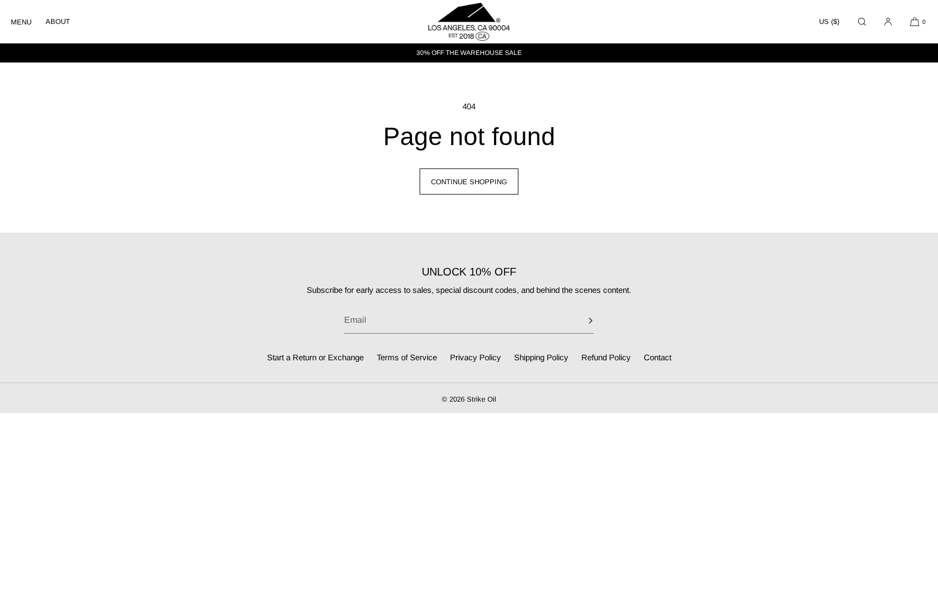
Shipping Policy (541, 357)
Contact (657, 357)
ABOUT (58, 21)
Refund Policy (606, 357)
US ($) (829, 21)
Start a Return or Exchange (315, 357)
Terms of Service (407, 357)
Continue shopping (469, 182)
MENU (21, 22)
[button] (862, 21)
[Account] (888, 21)
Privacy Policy (475, 357)
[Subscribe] (580, 321)
